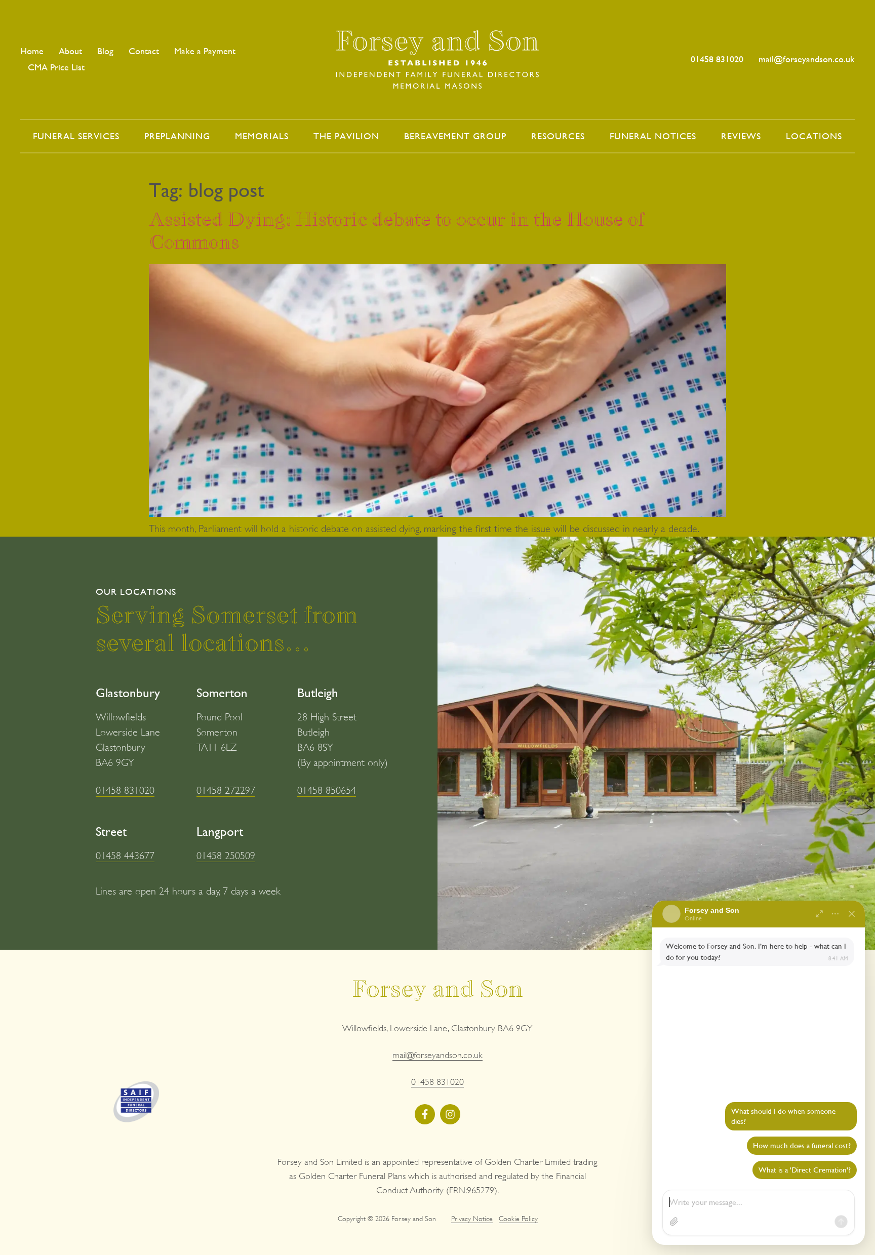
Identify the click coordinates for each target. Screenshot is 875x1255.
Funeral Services (76, 136)
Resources (558, 136)
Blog (105, 51)
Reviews (741, 136)
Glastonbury (128, 692)
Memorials (262, 136)
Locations (814, 136)
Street (111, 831)
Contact (144, 51)
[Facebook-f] (425, 1114)
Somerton (222, 692)
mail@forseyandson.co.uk (437, 1055)
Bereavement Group (455, 136)
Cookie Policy (518, 1218)
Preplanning (177, 136)
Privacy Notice (472, 1218)
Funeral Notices (653, 136)
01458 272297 (225, 790)
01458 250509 (225, 856)
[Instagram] (450, 1114)
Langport (219, 831)
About (70, 51)
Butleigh (317, 692)
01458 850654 (326, 790)
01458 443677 (125, 856)
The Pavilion (346, 136)
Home (32, 51)
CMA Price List (56, 67)
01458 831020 (125, 790)
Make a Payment (204, 51)
